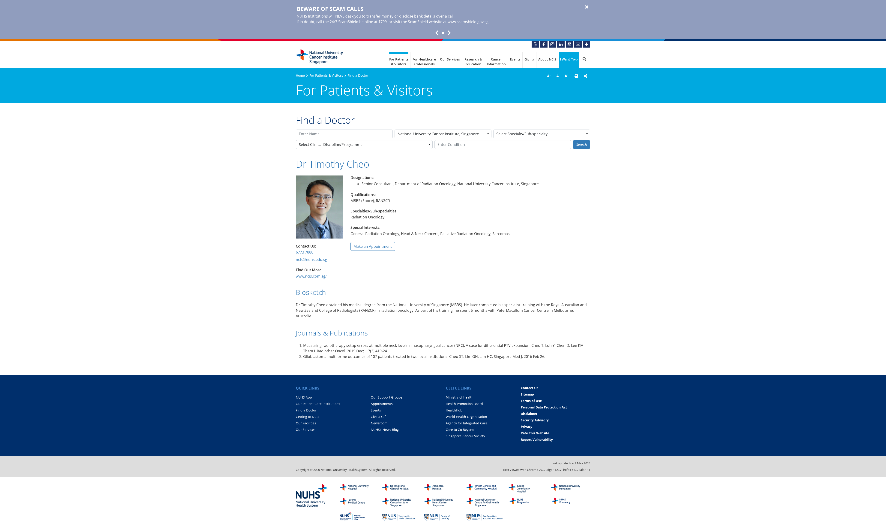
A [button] (549, 76)
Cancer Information (496, 61)
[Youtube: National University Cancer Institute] (569, 44)
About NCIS (547, 59)
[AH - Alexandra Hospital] (442, 488)
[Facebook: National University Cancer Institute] (544, 44)
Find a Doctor (358, 75)
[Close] (586, 7)
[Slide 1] (443, 33)
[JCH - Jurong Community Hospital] (527, 488)
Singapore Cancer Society (465, 436)
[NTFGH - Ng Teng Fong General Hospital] (400, 488)
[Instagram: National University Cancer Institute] (552, 44)
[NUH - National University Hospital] (358, 488)
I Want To (567, 59)
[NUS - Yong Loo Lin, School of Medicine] (400, 516)
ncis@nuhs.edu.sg (311, 259)
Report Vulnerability (537, 439)
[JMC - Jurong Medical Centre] (358, 502)
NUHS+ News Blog (385, 429)
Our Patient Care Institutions (318, 404)
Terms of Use (531, 401)
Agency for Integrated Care (466, 423)
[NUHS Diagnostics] (527, 502)
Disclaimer (529, 413)
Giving (529, 59)
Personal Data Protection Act (544, 407)
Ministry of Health (459, 397)
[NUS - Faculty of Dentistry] (442, 516)
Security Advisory (535, 420)
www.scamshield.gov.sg (468, 21)
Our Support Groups (386, 397)
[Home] (400, 502)
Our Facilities (306, 423)
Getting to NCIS (307, 416)
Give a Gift (379, 416)
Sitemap (527, 394)
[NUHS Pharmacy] (569, 502)
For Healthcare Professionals (424, 61)
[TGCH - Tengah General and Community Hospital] (484, 488)
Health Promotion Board (464, 404)
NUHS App (304, 397)
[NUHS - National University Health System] (312, 496)
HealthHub (454, 410)
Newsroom (379, 423)
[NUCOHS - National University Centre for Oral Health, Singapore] (484, 502)
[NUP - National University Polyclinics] (569, 488)
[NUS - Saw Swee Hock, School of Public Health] (484, 516)
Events (515, 59)
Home (300, 75)
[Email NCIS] (578, 44)
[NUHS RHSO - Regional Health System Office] (358, 516)
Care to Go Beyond (460, 429)
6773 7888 (304, 252)
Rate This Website (535, 433)
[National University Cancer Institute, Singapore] (319, 56)
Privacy (526, 426)
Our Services (450, 59)
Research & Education (473, 61)
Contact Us (529, 388)
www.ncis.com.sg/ (311, 276)
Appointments (382, 404)
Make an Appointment (372, 246)
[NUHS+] (586, 44)
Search (581, 144)
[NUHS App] (535, 44)
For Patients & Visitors (398, 61)
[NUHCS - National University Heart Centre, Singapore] (442, 502)
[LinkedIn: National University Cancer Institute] (561, 44)
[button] (576, 76)
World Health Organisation (466, 416)
